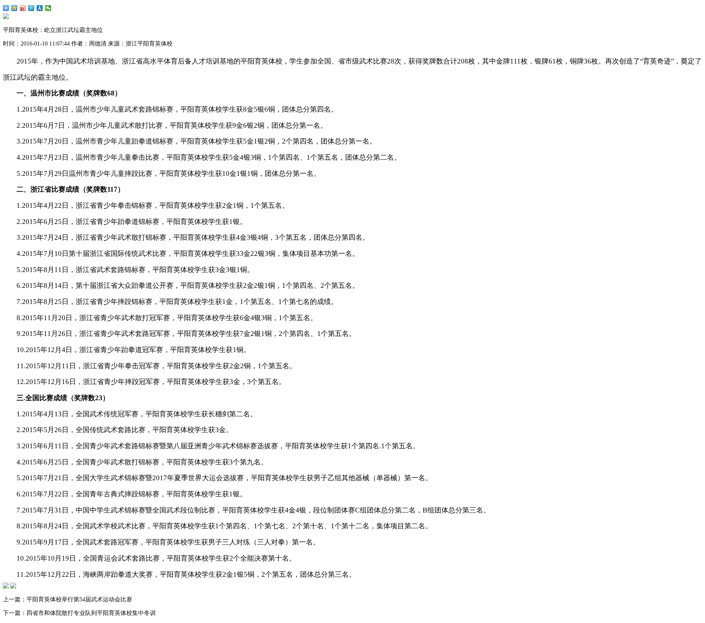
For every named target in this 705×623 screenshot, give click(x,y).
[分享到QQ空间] (14, 8)
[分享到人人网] (40, 8)
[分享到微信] (48, 8)
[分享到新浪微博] (23, 8)
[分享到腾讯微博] (31, 8)
